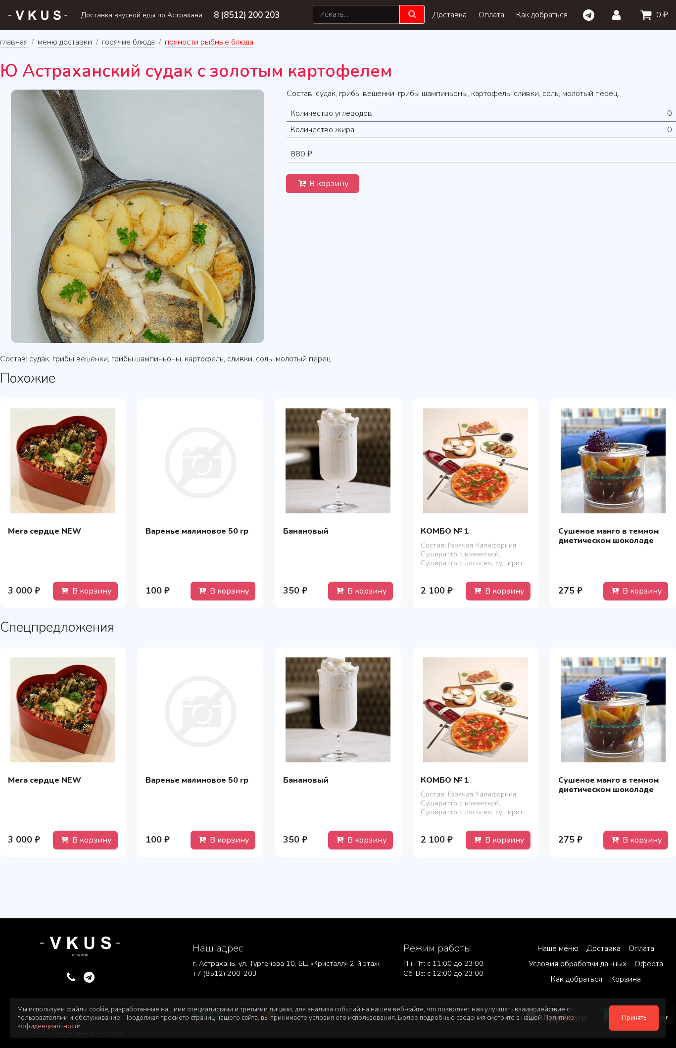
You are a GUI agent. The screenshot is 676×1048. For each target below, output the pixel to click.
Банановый (306, 531)
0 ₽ (661, 14)
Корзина (625, 979)
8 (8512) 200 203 (247, 15)
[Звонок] (71, 977)
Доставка (450, 14)
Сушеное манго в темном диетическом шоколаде (608, 536)
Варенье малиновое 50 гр (196, 531)
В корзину (327, 183)
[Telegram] (588, 15)
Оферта (648, 963)
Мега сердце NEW (44, 531)
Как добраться (542, 14)
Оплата (491, 14)
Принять (634, 1017)
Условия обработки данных (578, 963)
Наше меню (558, 948)
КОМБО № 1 (445, 531)
